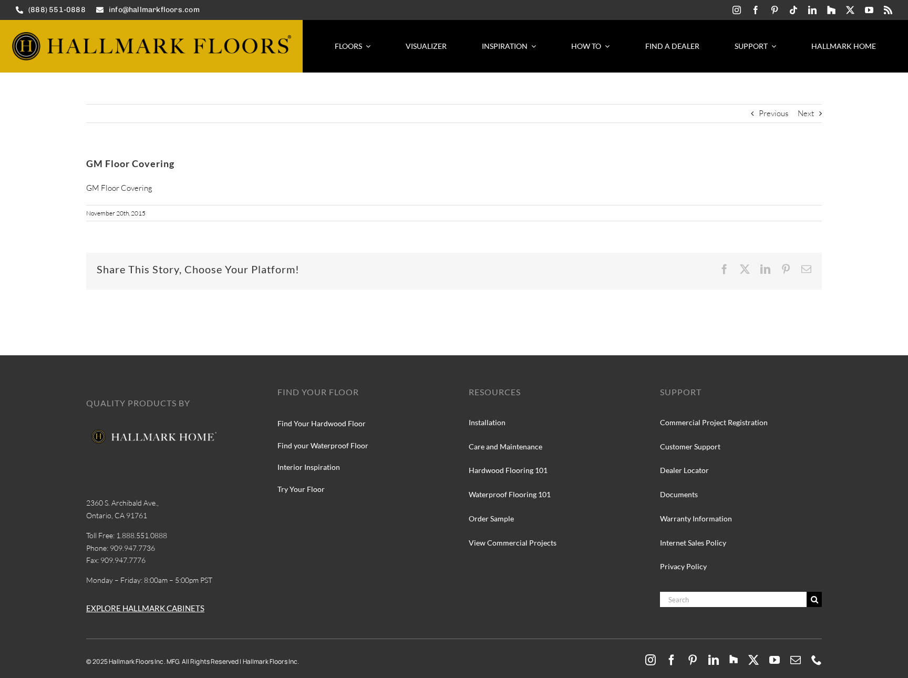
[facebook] (755, 10)
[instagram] (736, 10)
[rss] (888, 10)
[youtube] (869, 10)
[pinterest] (774, 10)
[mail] (795, 660)
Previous (773, 113)
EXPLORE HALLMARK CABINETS (145, 608)
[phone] (816, 660)
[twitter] (850, 10)
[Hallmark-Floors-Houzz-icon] (831, 10)
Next (806, 113)
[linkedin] (812, 10)
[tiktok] (793, 10)
